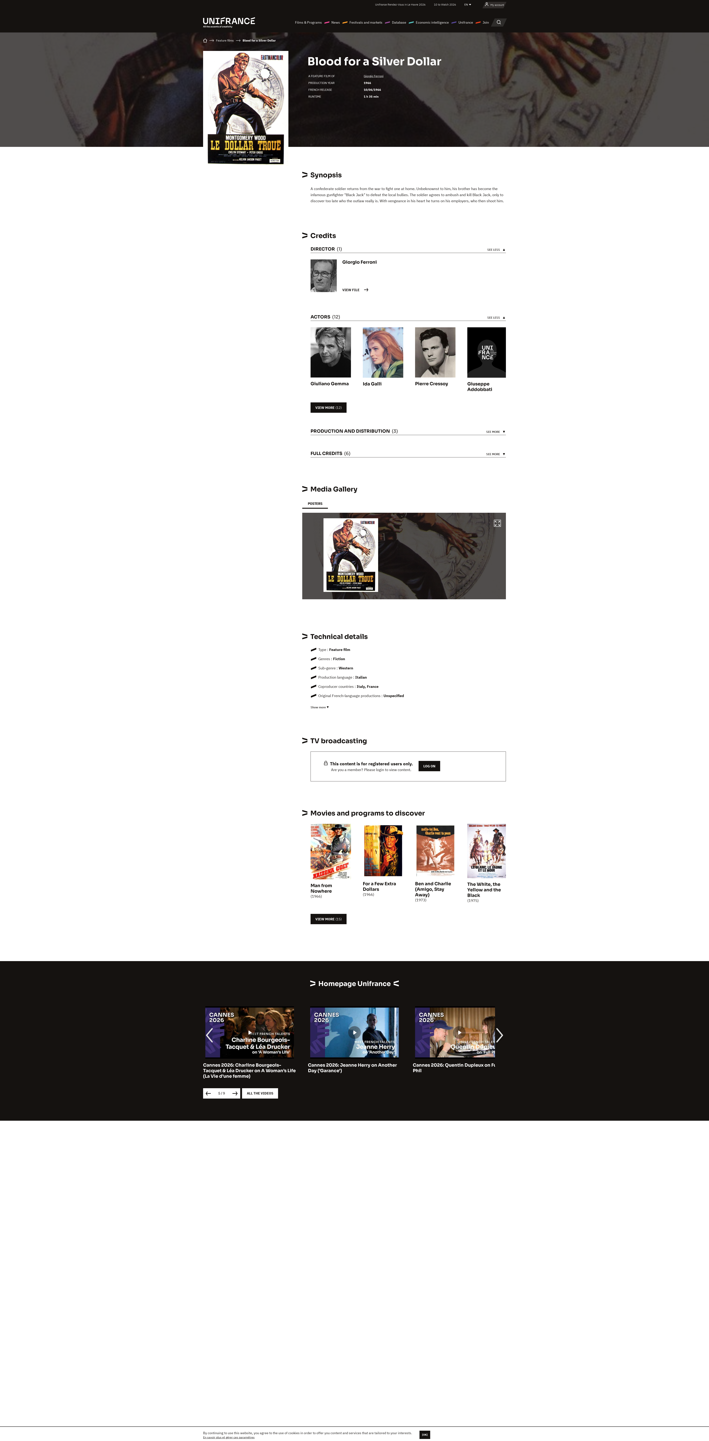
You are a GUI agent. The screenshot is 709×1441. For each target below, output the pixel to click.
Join (486, 22)
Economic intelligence (432, 22)
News (335, 22)
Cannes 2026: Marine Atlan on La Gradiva (354, 1065)
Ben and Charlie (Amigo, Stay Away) (433, 889)
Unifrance (465, 22)
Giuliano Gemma (330, 384)
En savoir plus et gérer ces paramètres (229, 1437)
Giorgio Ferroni (373, 76)
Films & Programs (308, 22)
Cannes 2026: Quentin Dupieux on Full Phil (246, 1067)
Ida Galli (372, 384)
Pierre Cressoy (431, 384)
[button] (497, 523)
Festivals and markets (366, 22)
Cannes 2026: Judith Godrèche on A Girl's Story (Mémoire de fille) (454, 1067)
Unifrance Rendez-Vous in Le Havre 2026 (400, 4)
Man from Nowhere (321, 888)
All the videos (260, 1093)
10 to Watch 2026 (445, 4)
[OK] (425, 1434)
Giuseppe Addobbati (479, 386)
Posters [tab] (315, 503)
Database (399, 22)
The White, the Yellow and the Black (484, 890)
